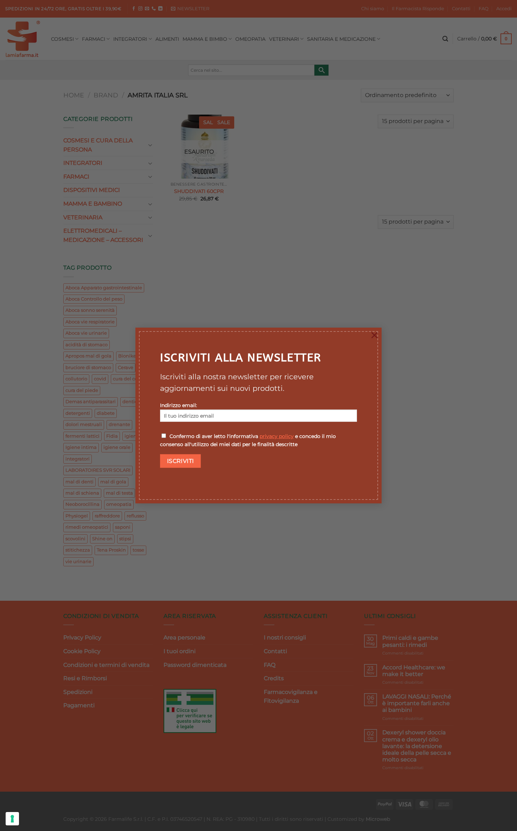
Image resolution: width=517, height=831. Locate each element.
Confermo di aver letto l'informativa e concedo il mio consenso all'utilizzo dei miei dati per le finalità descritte (248, 440)
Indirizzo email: (178, 405)
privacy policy (277, 436)
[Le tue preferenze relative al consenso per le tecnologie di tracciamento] (12, 818)
